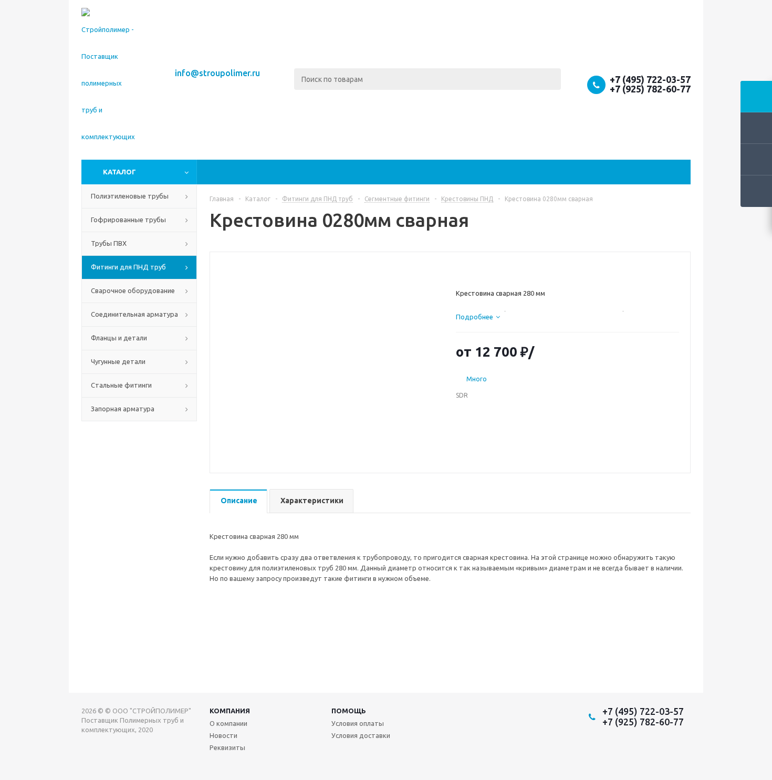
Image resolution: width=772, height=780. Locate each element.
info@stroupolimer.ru (217, 73)
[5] (501, 270)
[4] (491, 270)
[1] (461, 270)
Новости (223, 735)
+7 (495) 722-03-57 (650, 79)
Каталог (119, 171)
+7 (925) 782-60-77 (650, 88)
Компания (230, 710)
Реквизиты (227, 747)
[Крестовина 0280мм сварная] (330, 355)
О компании (228, 723)
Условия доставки (360, 735)
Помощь (348, 710)
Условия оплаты (357, 723)
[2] (471, 270)
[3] (481, 270)
